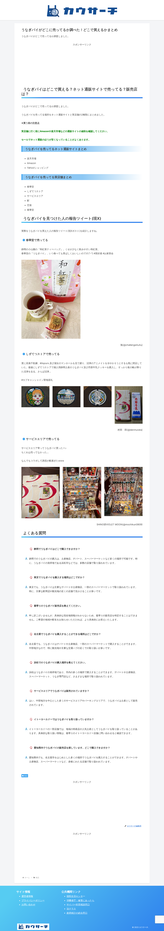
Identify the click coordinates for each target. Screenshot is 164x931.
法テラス (71, 908)
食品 (25, 776)
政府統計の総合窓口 (77, 913)
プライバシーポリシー (33, 900)
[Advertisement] (82, 65)
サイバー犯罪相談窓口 (78, 904)
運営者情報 (27, 896)
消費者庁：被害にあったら (80, 900)
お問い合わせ (28, 904)
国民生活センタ (75, 896)
